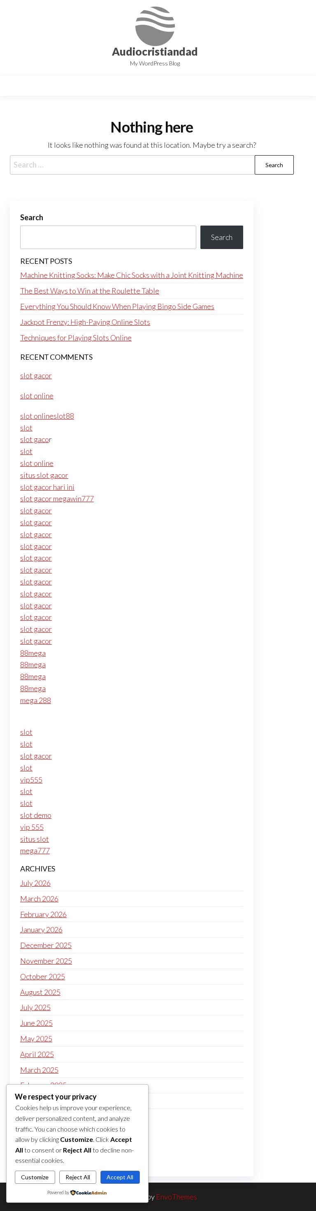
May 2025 (36, 1038)
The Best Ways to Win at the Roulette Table (89, 290)
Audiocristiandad (155, 51)
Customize (35, 1177)
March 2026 (39, 898)
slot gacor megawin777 (57, 498)
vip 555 (32, 826)
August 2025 (40, 992)
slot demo (35, 815)
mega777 (35, 850)
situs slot (34, 838)
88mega (33, 652)
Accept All (120, 1177)
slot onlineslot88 (47, 415)
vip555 (31, 779)
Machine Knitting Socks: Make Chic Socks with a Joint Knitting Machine (131, 274)
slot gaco (34, 439)
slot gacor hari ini (47, 486)
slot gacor (36, 375)
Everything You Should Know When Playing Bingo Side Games (117, 306)
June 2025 (36, 1022)
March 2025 (39, 1069)
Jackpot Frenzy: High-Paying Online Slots (85, 321)
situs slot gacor (44, 475)
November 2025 (46, 960)
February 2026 (43, 914)
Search (31, 217)
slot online (36, 395)
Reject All (77, 1177)
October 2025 (42, 976)
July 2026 (35, 882)
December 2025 (46, 945)
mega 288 (35, 700)
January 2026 (41, 929)
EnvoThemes (176, 1196)
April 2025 (37, 1054)
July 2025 (35, 1007)
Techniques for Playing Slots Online (76, 337)
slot (26, 427)
